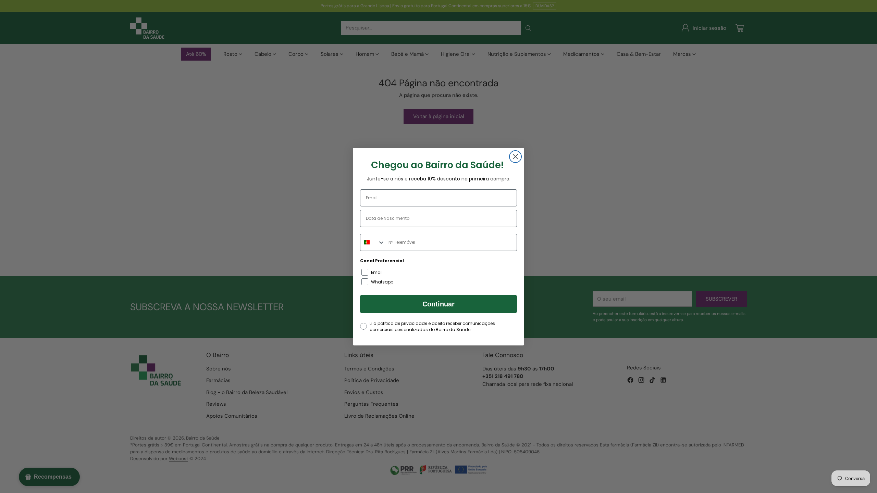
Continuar (438, 304)
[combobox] (372, 242)
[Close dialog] (515, 157)
